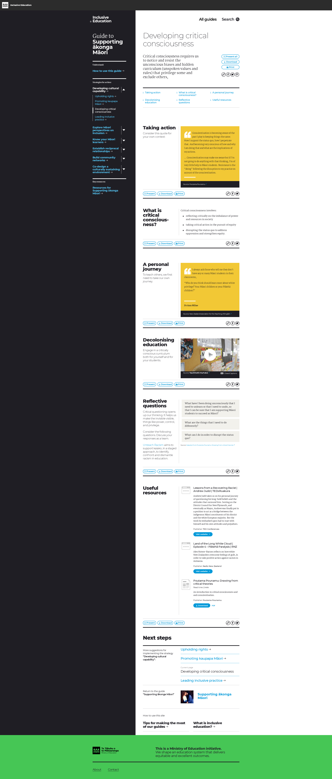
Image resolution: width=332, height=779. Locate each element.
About (97, 769)
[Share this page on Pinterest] (237, 74)
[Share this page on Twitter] (232, 74)
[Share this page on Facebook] (228, 74)
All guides (208, 19)
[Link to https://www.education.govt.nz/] (106, 751)
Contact (113, 769)
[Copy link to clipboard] (224, 74)
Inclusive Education (102, 19)
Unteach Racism (153, 445)
